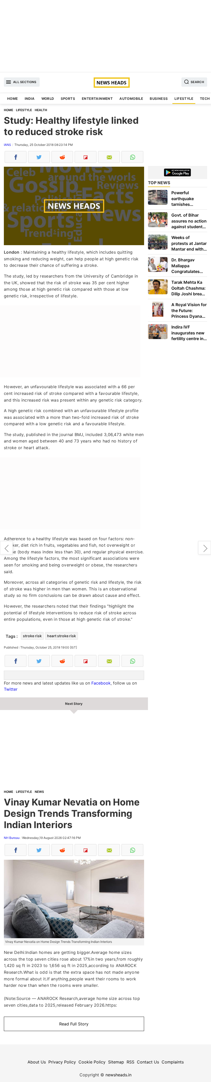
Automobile (131, 98)
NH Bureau (12, 838)
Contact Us (148, 1062)
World (47, 98)
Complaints (173, 1062)
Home (12, 98)
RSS (130, 1062)
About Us (37, 1062)
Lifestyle (183, 98)
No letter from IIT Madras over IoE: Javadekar (6, 547)
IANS (7, 145)
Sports (68, 98)
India (30, 98)
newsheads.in (118, 1074)
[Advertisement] (105, 36)
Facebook (101, 683)
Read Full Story (74, 1023)
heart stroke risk (61, 636)
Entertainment (97, 98)
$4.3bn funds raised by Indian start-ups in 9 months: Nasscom (204, 547)
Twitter (10, 689)
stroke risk (32, 636)
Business (159, 98)
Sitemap (116, 1062)
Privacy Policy (62, 1062)
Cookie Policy (92, 1062)
